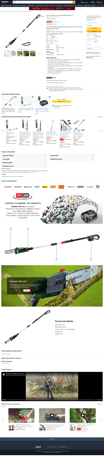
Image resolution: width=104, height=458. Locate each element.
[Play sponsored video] (52, 415)
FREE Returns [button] (90, 20)
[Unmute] (101, 400)
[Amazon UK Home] (38, 447)
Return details (34, 172)
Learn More (26, 290)
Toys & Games (87, 5)
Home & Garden (59, 5)
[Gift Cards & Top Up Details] (73, 5)
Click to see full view (23, 49)
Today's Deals (39, 5)
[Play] (2, 399)
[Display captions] (32, 410)
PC (75, 5)
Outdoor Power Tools (22, 11)
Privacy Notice (49, 451)
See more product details (53, 73)
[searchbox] (44, 2)
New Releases (23, 5)
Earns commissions (21, 373)
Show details (56, 107)
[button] (3, 5)
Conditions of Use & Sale (40, 451)
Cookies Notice (56, 451)
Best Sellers (15, 5)
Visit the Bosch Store (51, 18)
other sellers (63, 31)
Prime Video (46, 5)
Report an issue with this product (55, 86)
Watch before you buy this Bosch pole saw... (16, 375)
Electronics (80, 5)
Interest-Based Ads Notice (65, 451)
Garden (2, 11)
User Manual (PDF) (5, 354)
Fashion (52, 5)
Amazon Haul (9, 5)
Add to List (89, 48)
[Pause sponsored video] (32, 418)
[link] (26, 101)
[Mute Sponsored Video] (32, 421)
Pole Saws (29, 11)
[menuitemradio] (99, 399)
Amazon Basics (31, 5)
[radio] (7, 53)
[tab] (49, 303)
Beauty (93, 5)
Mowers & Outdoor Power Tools (11, 11)
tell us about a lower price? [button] (16, 176)
